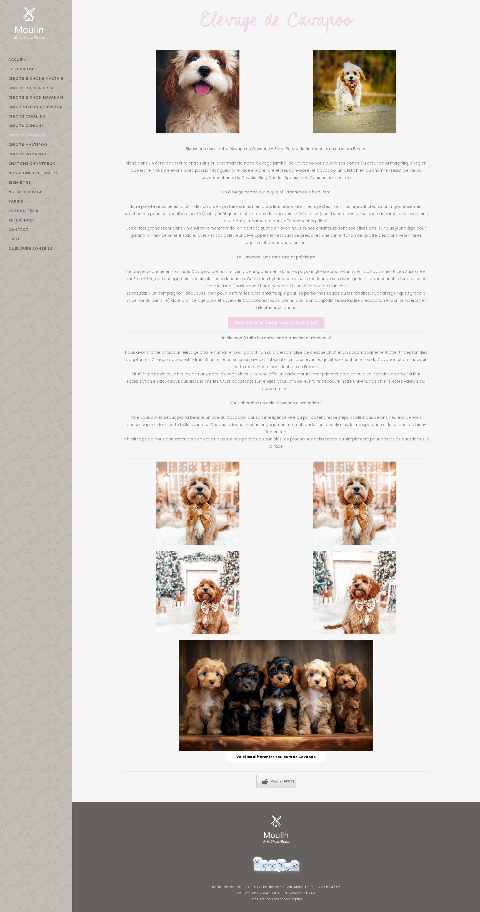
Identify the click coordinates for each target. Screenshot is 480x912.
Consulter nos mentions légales (276, 899)
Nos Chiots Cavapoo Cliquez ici (276, 322)
